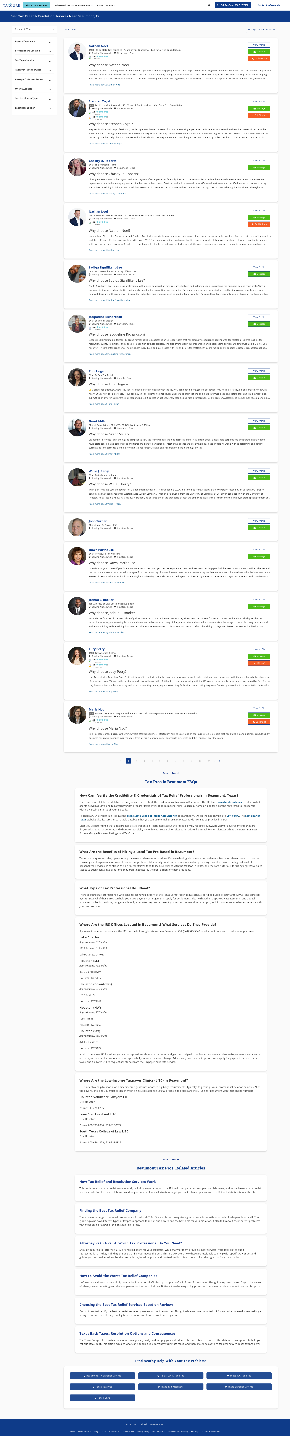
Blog (96, 1431)
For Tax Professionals (269, 5)
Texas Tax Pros (103, 1386)
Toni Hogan (97, 371)
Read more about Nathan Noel (105, 84)
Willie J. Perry (99, 471)
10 (200, 760)
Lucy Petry (97, 649)
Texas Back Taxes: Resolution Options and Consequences (127, 1333)
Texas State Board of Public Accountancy (152, 815)
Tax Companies (159, 1431)
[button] (259, 58)
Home (72, 1431)
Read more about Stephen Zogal (105, 143)
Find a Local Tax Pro (36, 5)
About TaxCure (84, 1431)
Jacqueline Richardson (105, 317)
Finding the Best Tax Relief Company (110, 1210)
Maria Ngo (96, 709)
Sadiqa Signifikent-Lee (105, 267)
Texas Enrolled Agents (240, 1386)
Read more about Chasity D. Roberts (108, 193)
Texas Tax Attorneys (172, 1386)
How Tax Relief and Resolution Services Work (117, 1181)
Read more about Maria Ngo (103, 744)
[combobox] (34, 29)
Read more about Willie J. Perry (105, 503)
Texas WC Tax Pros (240, 1375)
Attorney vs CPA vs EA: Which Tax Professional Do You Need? (130, 1243)
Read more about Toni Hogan (104, 403)
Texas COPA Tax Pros (172, 1375)
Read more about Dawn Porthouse (106, 582)
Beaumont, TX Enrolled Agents (103, 1375)
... (215, 761)
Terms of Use (128, 1431)
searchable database (230, 802)
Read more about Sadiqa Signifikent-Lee (110, 300)
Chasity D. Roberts (102, 161)
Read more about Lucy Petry (103, 691)
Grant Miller (98, 421)
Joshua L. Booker (101, 600)
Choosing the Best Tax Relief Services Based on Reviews (126, 1304)
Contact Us (114, 1431)
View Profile (259, 44)
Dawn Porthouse (101, 550)
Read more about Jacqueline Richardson (110, 353)
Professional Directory (178, 1431)
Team (103, 1431)
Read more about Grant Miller (104, 453)
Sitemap (194, 1431)
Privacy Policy (143, 1431)
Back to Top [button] (169, 773)
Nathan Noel (98, 46)
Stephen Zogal (99, 101)
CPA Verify (233, 815)
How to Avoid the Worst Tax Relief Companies (118, 1275)
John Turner (98, 521)
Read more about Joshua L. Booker (106, 632)
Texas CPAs (103, 1397)
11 (209, 760)
